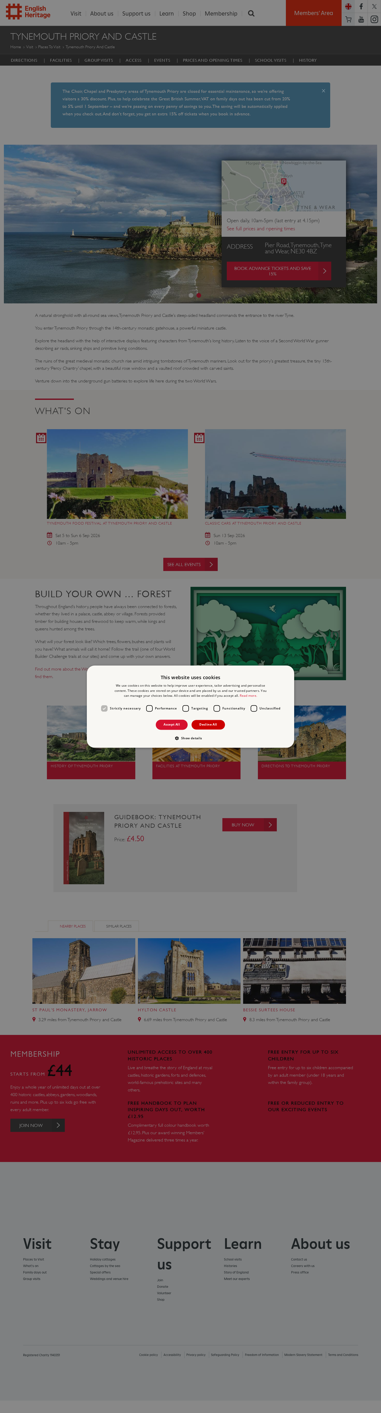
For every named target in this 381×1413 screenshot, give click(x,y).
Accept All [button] (172, 724)
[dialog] (190, 706)
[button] (190, 738)
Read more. (248, 696)
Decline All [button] (208, 724)
